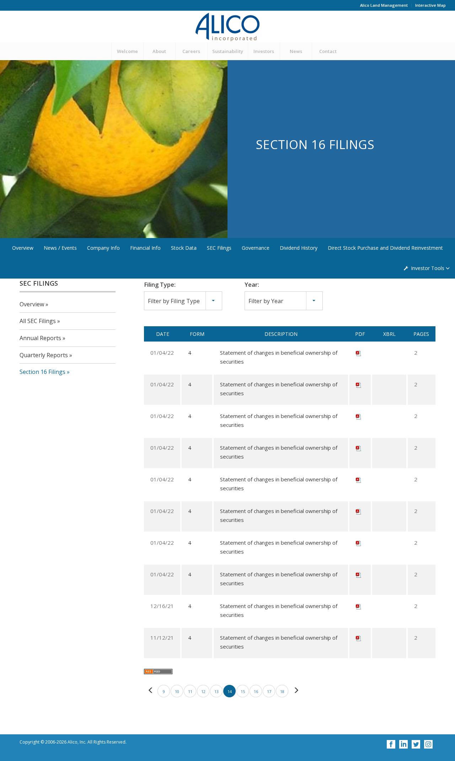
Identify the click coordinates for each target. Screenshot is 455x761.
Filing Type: (160, 284)
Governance (255, 247)
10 (177, 691)
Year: (252, 284)
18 (282, 691)
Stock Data (184, 247)
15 (243, 691)
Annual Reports (40, 338)
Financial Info (145, 247)
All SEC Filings (38, 321)
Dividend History (298, 247)
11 (190, 691)
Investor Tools (427, 268)
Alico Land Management (384, 5)
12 (203, 691)
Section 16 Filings (42, 372)
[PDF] (359, 352)
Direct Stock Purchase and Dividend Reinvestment (385, 247)
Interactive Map (430, 5)
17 (269, 691)
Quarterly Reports (44, 355)
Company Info (103, 247)
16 (256, 691)
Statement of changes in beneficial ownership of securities (278, 357)
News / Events (60, 247)
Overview (22, 247)
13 (216, 691)
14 (230, 691)
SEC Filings (219, 247)
